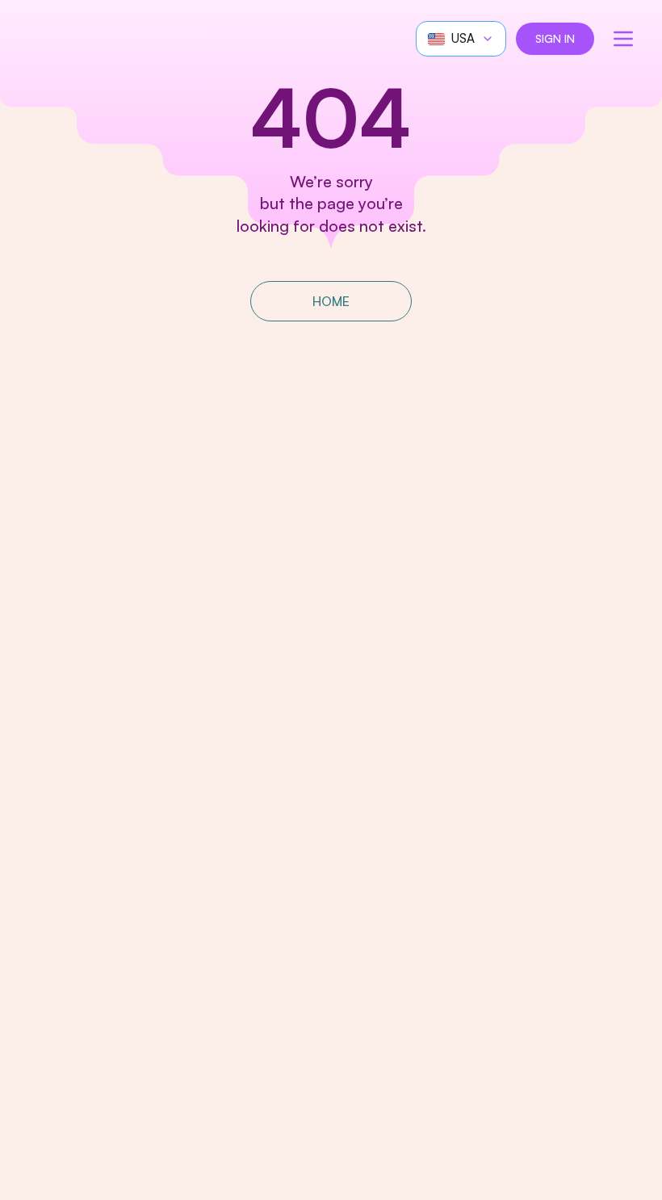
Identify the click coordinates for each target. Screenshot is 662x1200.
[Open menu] (623, 38)
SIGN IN (555, 38)
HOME (331, 301)
